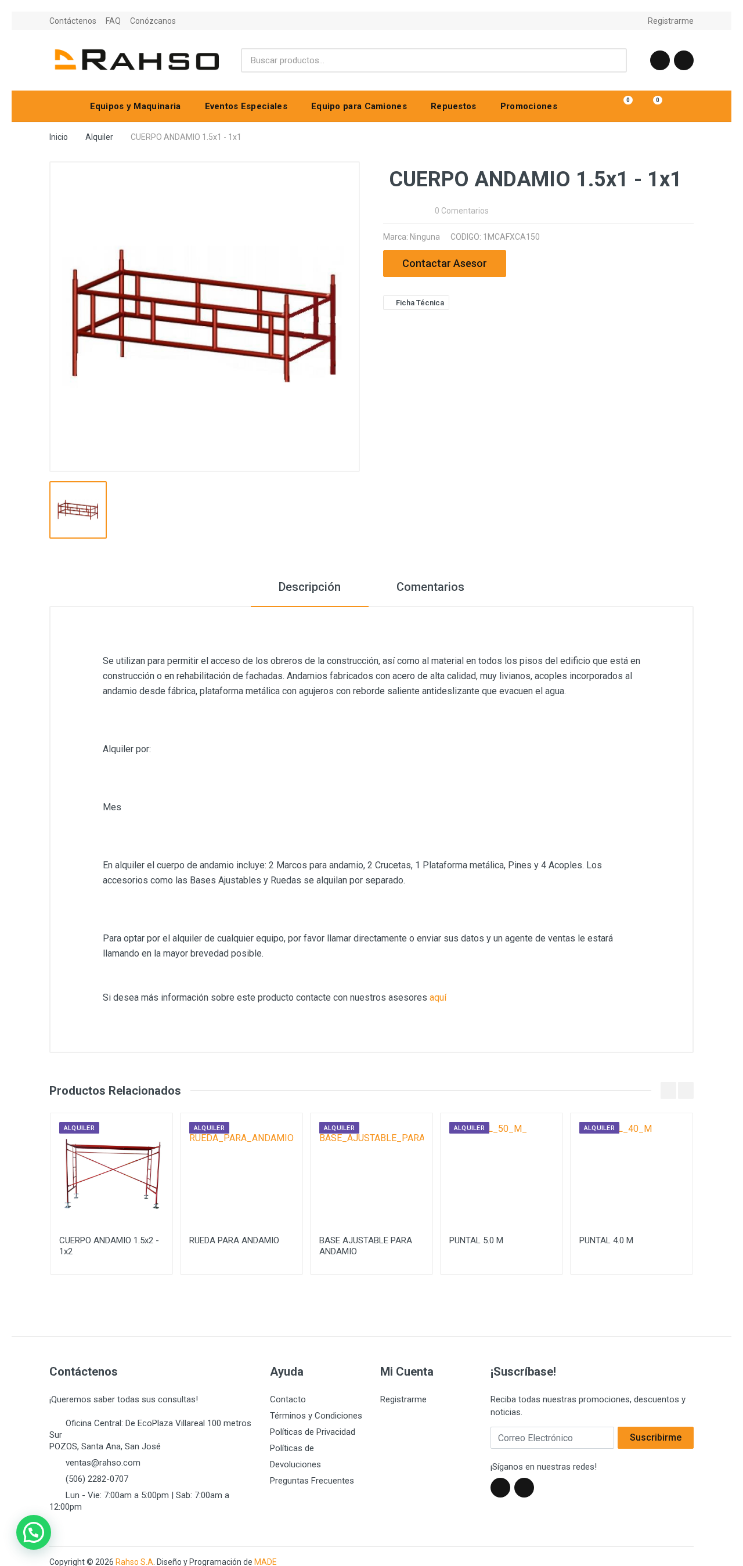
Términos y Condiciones (316, 1415)
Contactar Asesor (444, 263)
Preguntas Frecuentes (312, 1480)
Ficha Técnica (419, 302)
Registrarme (671, 21)
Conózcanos (153, 21)
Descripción (310, 587)
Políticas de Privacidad (312, 1432)
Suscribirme (655, 1437)
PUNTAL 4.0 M (606, 1240)
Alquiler (99, 137)
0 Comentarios (462, 210)
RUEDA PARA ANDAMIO (234, 1240)
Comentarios (430, 587)
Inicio (58, 137)
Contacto (288, 1399)
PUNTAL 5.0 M (476, 1240)
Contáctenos (72, 21)
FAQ (113, 21)
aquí (438, 997)
